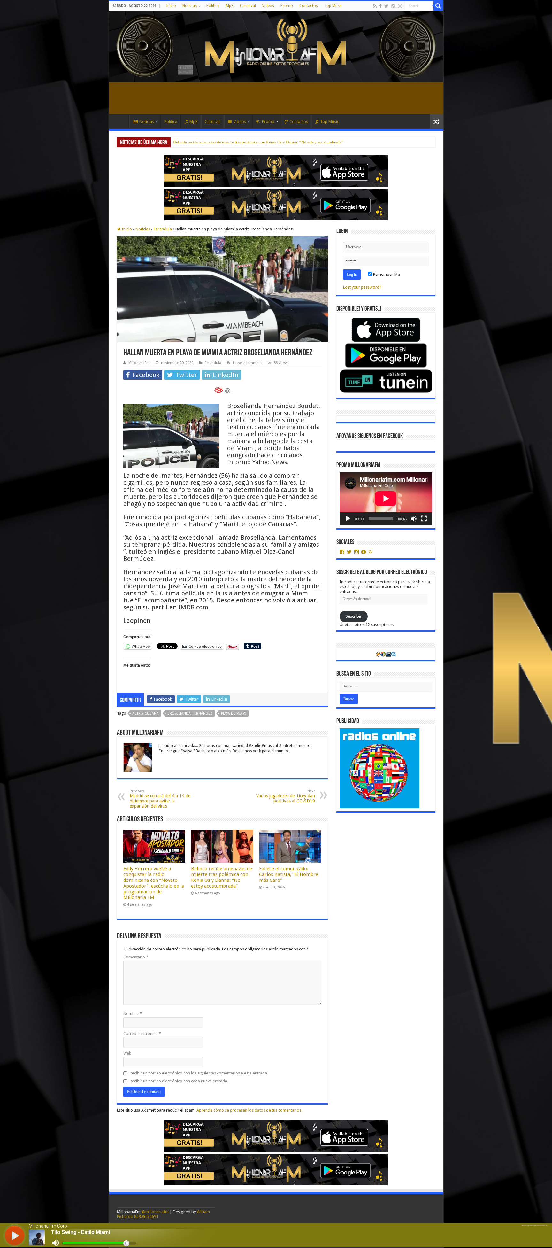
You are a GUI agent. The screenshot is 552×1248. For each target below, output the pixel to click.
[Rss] (374, 6)
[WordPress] (393, 6)
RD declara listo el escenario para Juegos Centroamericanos (224, 142)
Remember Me (386, 274)
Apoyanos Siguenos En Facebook (369, 436)
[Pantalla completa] (424, 518)
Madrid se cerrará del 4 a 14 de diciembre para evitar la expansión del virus (160, 799)
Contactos (308, 6)
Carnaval (248, 6)
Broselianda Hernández (189, 713)
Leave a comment (247, 363)
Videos (268, 6)
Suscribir (354, 616)
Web (127, 1053)
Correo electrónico (142, 1033)
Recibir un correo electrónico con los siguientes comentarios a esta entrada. (199, 1073)
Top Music (333, 6)
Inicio (171, 6)
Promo (286, 6)
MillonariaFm (139, 363)
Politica (212, 6)
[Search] (438, 6)
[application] (386, 498)
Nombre (132, 1013)
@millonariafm (155, 1211)
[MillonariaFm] (276, 46)
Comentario (135, 957)
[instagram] (399, 6)
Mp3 (230, 6)
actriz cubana (145, 713)
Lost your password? (362, 287)
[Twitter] (386, 6)
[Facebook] (380, 6)
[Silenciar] (413, 518)
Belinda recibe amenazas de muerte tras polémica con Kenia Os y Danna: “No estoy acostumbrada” (221, 877)
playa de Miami (233, 713)
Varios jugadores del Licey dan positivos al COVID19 (285, 796)
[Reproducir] (348, 518)
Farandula (163, 229)
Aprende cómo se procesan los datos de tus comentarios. (249, 1110)
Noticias (189, 6)
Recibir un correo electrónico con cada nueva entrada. (179, 1081)
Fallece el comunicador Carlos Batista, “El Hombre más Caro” (288, 874)
